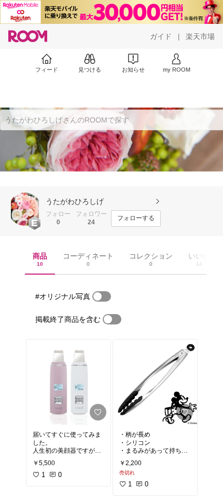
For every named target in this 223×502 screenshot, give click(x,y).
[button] (24, 209)
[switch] (101, 296)
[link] (68, 382)
